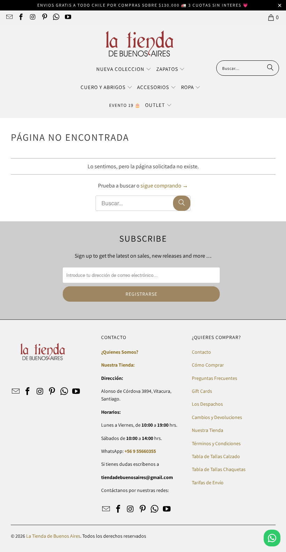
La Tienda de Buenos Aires (53, 536)
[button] (123, 69)
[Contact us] (272, 538)
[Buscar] (270, 68)
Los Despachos (207, 404)
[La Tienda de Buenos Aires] (139, 44)
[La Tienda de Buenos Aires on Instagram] (32, 17)
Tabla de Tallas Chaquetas (219, 469)
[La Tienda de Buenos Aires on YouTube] (67, 17)
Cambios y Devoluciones (217, 417)
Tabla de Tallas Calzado (216, 456)
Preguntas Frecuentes (214, 378)
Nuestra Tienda (207, 430)
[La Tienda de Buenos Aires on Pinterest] (44, 17)
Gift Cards (202, 391)
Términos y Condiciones (216, 443)
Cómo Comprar (208, 365)
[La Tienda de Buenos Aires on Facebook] (20, 17)
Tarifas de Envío (208, 482)
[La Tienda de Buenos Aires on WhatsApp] (56, 17)
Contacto (201, 352)
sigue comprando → (164, 185)
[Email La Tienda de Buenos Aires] (9, 17)
